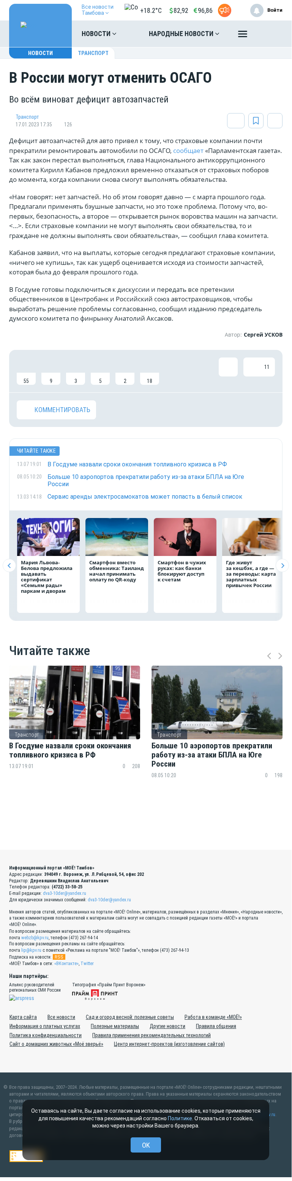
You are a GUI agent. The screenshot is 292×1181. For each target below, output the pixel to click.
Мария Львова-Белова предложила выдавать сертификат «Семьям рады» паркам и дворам (47, 576)
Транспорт (93, 53)
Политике (180, 1118)
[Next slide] (282, 565)
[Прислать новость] (224, 10)
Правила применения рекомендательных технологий (151, 1035)
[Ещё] (242, 35)
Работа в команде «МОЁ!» (213, 1017)
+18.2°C (151, 10)
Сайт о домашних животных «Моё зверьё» (56, 1044)
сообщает (189, 150)
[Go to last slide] (9, 565)
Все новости (61, 1017)
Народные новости (182, 34)
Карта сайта (23, 1017)
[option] (74, 737)
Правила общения (216, 1026)
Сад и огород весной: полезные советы (130, 1017)
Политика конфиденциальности (45, 1035)
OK (146, 1145)
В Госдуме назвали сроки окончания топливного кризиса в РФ (70, 750)
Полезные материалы (115, 1026)
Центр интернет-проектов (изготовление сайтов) (169, 1044)
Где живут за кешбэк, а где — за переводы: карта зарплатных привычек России (251, 574)
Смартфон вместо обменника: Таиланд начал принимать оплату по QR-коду (116, 571)
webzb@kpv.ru (35, 937)
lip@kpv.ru (31, 950)
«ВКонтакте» (66, 963)
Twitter (87, 963)
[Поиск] (269, 33)
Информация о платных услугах (44, 1026)
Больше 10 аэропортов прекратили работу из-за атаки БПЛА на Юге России (212, 754)
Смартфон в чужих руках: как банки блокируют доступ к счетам (182, 571)
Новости (97, 34)
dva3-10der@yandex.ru (64, 893)
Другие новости (167, 1026)
